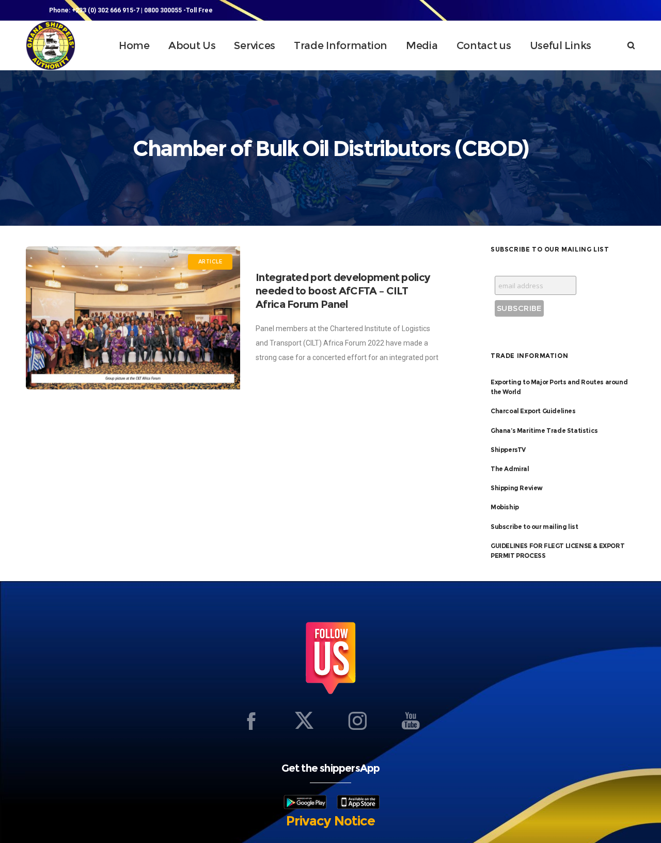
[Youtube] (410, 720)
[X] (304, 720)
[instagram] (357, 720)
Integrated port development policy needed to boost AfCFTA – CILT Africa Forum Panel (343, 290)
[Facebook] (251, 720)
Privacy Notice (330, 821)
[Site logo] (50, 45)
